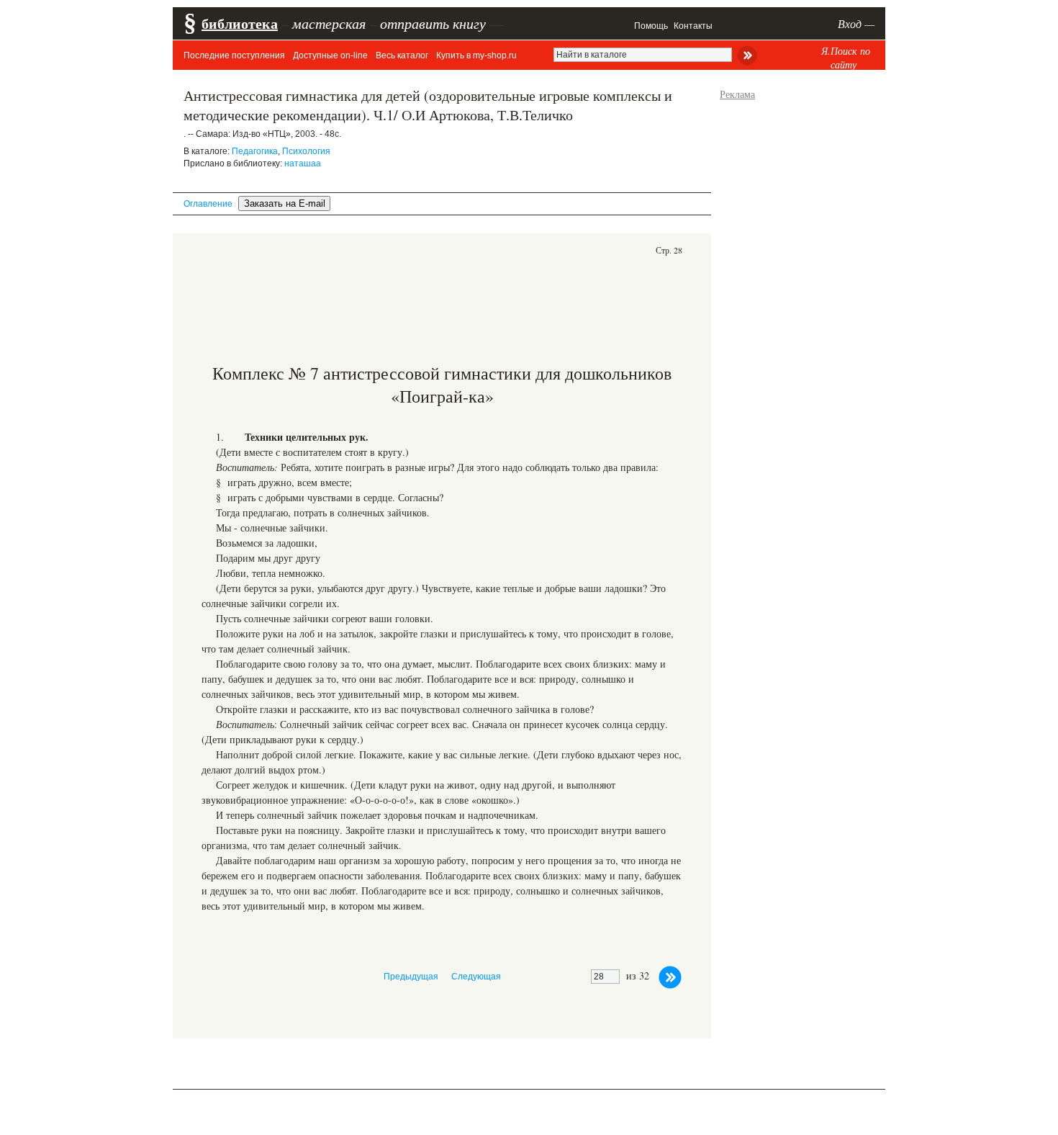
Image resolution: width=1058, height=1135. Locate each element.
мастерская (329, 23)
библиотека (240, 23)
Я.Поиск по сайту (845, 57)
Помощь (651, 26)
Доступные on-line (330, 55)
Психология (306, 151)
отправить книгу (433, 23)
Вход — (856, 23)
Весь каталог (402, 55)
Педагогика (255, 151)
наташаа (302, 163)
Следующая (476, 977)
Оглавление (208, 204)
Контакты (693, 26)
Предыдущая (411, 977)
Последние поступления (234, 55)
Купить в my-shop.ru (476, 55)
